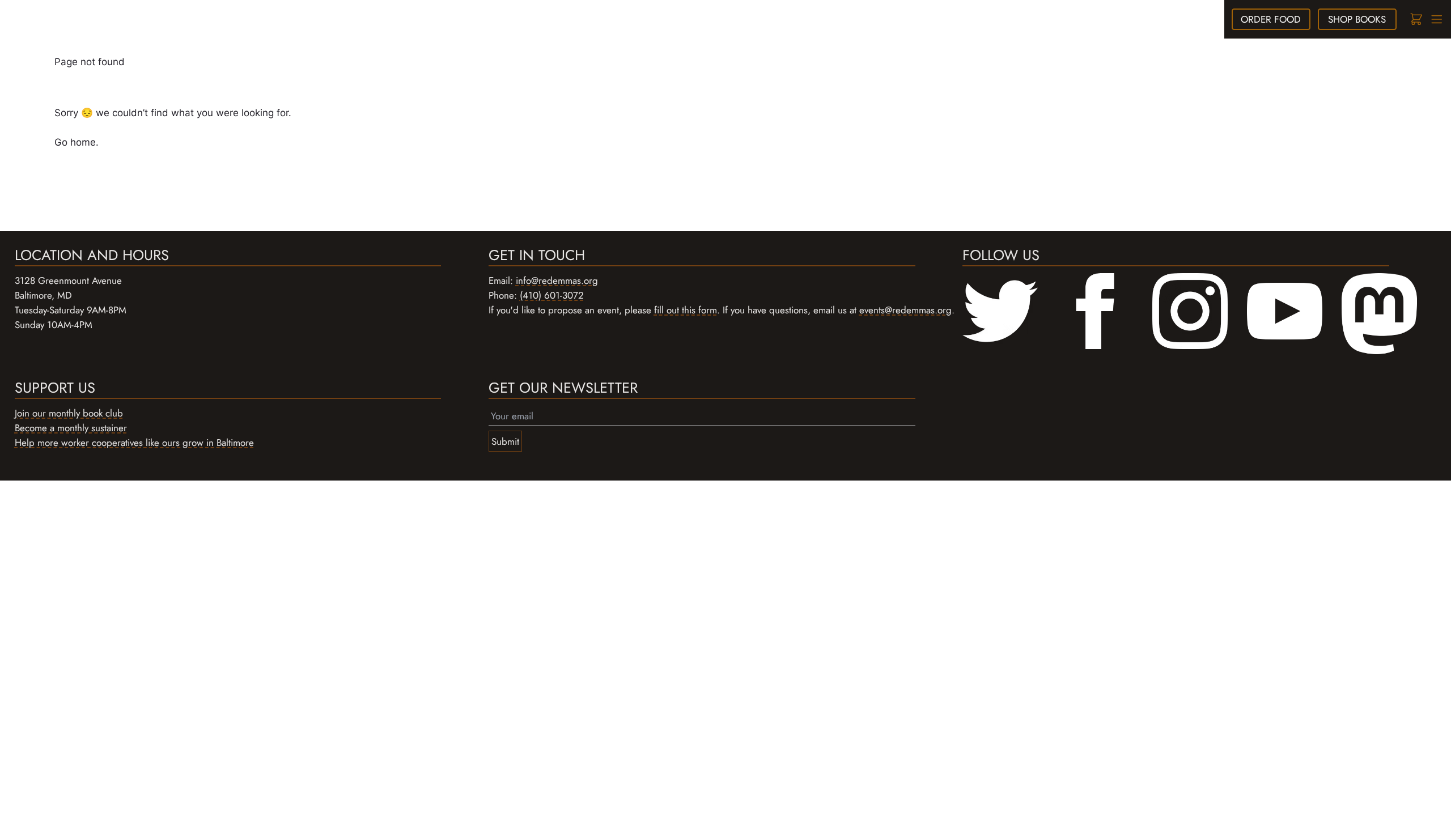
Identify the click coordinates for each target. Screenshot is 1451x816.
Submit (505, 441)
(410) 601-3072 (552, 295)
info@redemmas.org (557, 280)
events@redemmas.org (905, 310)
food (1271, 19)
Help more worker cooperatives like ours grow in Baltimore (134, 442)
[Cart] (1415, 19)
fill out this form (685, 310)
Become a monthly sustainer (71, 428)
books (1357, 19)
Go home (75, 142)
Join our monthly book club (69, 413)
